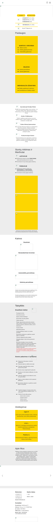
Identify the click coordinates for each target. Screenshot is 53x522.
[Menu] (50, 2)
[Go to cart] (47, 3)
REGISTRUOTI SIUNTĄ (31, 15)
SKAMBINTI (21, 15)
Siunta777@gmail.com (20, 499)
